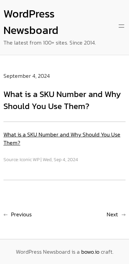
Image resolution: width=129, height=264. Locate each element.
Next (112, 214)
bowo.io (90, 252)
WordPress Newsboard (30, 21)
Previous (21, 214)
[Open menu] (121, 26)
